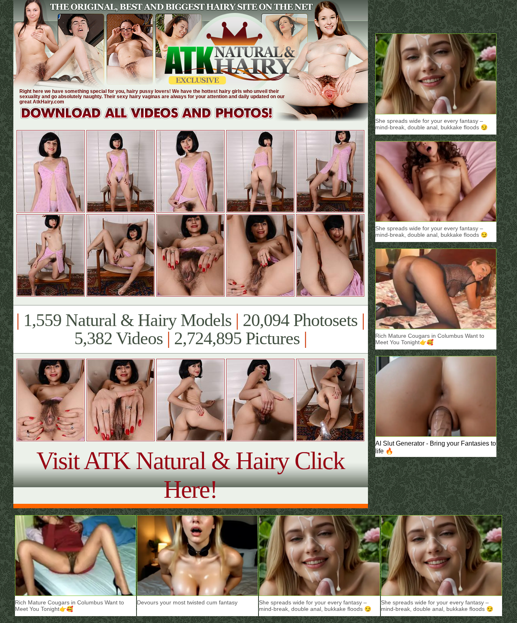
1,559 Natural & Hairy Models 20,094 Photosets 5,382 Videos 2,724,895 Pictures (190, 329)
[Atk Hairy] (154, 119)
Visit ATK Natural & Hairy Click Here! (190, 475)
